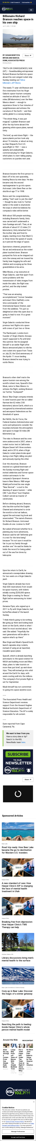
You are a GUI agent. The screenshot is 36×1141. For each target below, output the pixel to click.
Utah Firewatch (15, 2)
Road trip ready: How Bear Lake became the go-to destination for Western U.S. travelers (17, 850)
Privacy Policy (19, 1121)
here (23, 742)
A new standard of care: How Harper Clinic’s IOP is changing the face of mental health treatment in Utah (17, 887)
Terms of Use (10, 1121)
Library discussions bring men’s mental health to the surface (18, 959)
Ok (33, 1101)
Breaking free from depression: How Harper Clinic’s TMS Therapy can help (17, 924)
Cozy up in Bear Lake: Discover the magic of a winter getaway (17, 992)
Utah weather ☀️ (27, 2)
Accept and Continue (18, 1137)
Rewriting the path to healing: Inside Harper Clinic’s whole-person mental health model (17, 1027)
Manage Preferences (18, 1131)
